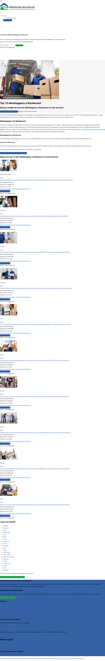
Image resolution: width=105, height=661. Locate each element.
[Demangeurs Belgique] (17, 10)
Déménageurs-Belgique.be (7, 658)
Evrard (1, 355)
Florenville (6, 546)
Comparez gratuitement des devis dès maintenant (13, 153)
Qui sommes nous (11, 18)
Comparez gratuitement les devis (9, 111)
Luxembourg (25, 146)
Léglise (5, 543)
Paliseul (5, 566)
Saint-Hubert (6, 563)
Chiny (4, 548)
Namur (2, 614)
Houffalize (6, 570)
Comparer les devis (5, 191)
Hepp (1, 499)
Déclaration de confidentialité (28, 658)
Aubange (5, 526)
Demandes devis (7, 20)
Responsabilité (47, 658)
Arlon (4, 535)
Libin (4, 568)
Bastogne (5, 559)
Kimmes (2, 246)
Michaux (2, 427)
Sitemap (17, 658)
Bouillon (5, 561)
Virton (5, 539)
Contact (2, 648)
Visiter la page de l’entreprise (8, 189)
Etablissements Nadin (5, 174)
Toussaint (2, 282)
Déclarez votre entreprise (7, 636)
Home (4, 16)
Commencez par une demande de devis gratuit (12, 577)
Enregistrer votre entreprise (64, 658)
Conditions (39, 658)
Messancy (6, 528)
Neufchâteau (6, 552)
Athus (4, 530)
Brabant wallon (4, 616)
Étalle (4, 537)
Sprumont (2, 210)
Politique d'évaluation (78, 658)
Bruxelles (2, 605)
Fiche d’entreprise (4, 629)
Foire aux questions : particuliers (8, 643)
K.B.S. (1, 319)
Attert (5, 550)
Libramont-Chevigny (8, 557)
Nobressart (6, 541)
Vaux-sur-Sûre (7, 554)
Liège (1, 609)
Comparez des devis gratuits (7, 598)
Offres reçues (3, 626)
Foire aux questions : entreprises (8, 646)
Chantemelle (6, 532)
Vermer (2, 391)
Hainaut (2, 607)
